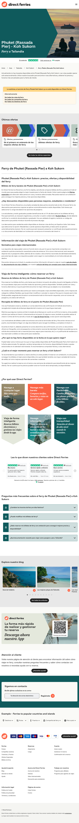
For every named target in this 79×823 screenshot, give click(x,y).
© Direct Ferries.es (6, 810)
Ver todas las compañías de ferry (16, 99)
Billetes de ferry (6, 760)
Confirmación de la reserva (62, 754)
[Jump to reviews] (39, 60)
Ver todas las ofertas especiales (39, 155)
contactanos (68, 813)
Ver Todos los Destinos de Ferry (16, 101)
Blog (3, 771)
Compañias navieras (8, 752)
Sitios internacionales (34, 776)
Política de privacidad (8, 793)
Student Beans (61, 216)
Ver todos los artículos (39, 600)
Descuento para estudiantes (36, 779)
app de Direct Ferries (41, 317)
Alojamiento (31, 749)
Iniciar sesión (58, 749)
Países (4, 749)
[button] (40, 507)
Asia (10, 68)
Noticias (30, 773)
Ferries (30, 793)
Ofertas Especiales (7, 757)
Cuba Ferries (32, 790)
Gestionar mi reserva (60, 752)
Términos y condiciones (9, 795)
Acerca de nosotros (34, 771)
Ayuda (3, 776)
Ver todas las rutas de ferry (14, 97)
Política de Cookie (7, 790)
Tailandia (19, 68)
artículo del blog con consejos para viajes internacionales (57, 264)
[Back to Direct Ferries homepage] (16, 4)
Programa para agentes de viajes (64, 773)
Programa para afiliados (61, 771)
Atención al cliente (7, 773)
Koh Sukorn (30, 68)
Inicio (3, 68)
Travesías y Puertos (7, 754)
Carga (30, 752)
